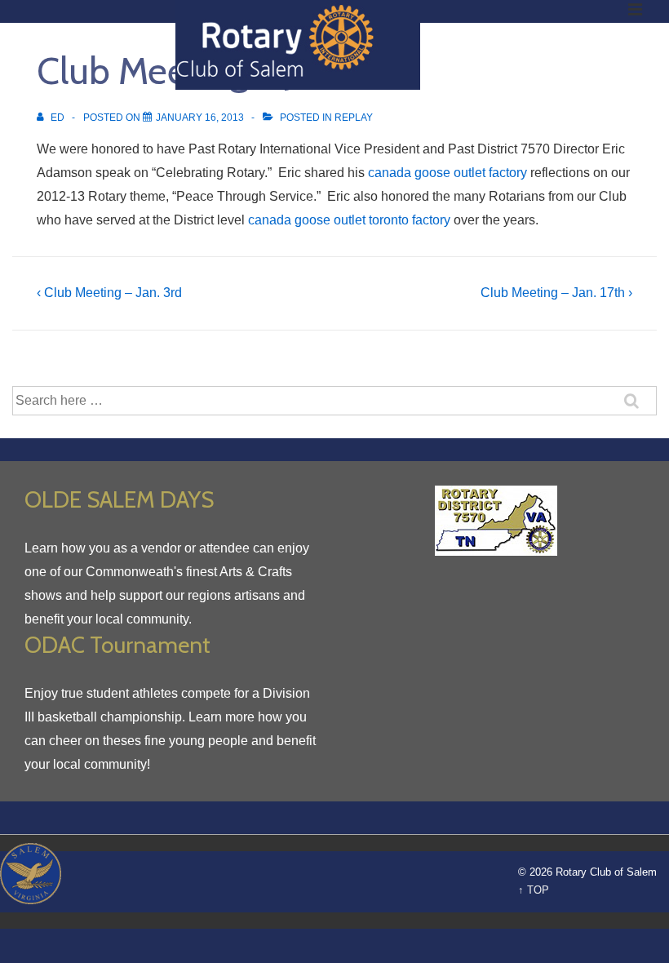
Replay (353, 117)
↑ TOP (533, 890)
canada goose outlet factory (447, 173)
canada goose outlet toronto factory (349, 220)
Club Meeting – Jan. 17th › (556, 293)
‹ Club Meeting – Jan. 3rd (109, 293)
